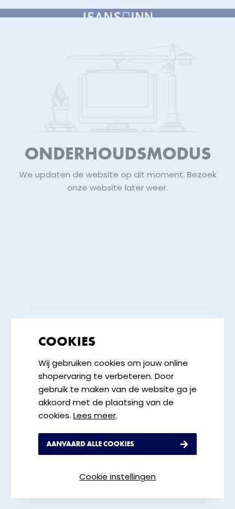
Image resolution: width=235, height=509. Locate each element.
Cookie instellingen (117, 477)
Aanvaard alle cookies (90, 443)
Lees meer (94, 416)
